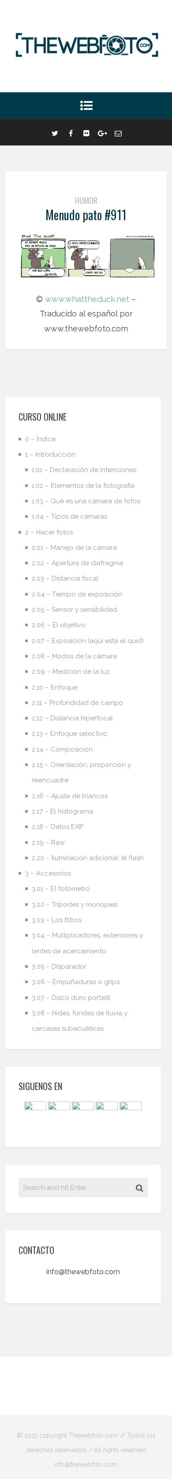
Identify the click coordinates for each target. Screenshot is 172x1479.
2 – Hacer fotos (49, 532)
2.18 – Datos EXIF (58, 827)
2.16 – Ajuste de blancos (70, 796)
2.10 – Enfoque (55, 687)
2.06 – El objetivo (59, 625)
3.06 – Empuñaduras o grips (76, 982)
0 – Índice (40, 439)
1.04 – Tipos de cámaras (69, 516)
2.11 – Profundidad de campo (77, 703)
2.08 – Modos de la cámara (74, 656)
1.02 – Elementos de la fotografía (83, 486)
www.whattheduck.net (87, 299)
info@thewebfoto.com (83, 1272)
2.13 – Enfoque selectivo (69, 734)
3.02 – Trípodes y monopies (74, 904)
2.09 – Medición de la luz (71, 672)
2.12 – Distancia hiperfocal (72, 718)
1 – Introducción (50, 454)
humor (86, 200)
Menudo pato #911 (86, 215)
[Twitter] (54, 132)
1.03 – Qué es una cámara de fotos (86, 501)
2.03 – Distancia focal (65, 578)
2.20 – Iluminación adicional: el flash (88, 858)
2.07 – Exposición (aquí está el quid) (88, 641)
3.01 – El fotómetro (61, 889)
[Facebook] (70, 132)
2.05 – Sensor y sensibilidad (74, 610)
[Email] (118, 132)
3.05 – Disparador (59, 966)
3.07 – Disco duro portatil (71, 998)
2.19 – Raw (48, 843)
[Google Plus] (102, 132)
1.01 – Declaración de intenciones (84, 470)
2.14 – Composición (62, 749)
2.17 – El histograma (62, 811)
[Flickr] (86, 132)
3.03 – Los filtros (57, 920)
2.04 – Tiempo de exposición (77, 594)
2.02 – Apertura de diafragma (77, 563)
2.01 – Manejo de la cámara (74, 548)
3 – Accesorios (48, 873)
